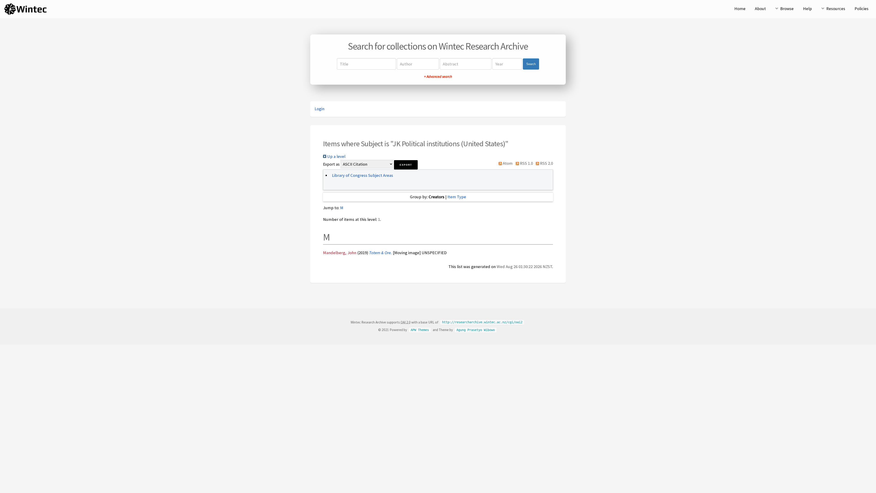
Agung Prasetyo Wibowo (475, 330)
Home (740, 8)
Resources (835, 8)
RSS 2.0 (546, 163)
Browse (787, 8)
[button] (406, 165)
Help (807, 8)
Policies (861, 8)
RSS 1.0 (526, 163)
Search (531, 64)
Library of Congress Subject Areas (362, 175)
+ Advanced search (438, 76)
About (760, 8)
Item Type (456, 196)
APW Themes (420, 330)
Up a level (335, 156)
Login (319, 108)
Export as (331, 164)
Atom (507, 163)
